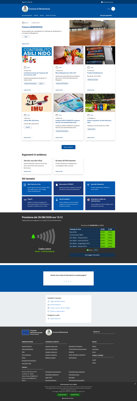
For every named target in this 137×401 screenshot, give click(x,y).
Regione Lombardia (27, 2)
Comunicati (95, 349)
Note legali (72, 377)
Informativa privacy (74, 375)
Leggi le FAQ (48, 377)
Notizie (94, 346)
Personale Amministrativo (29, 361)
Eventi (94, 363)
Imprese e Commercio (51, 352)
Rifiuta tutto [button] (75, 394)
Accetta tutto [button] (62, 394)
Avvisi (26, 23)
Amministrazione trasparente (77, 372)
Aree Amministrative (27, 349)
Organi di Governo (27, 346)
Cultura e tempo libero (51, 349)
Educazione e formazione (75, 346)
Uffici (23, 352)
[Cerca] (113, 9)
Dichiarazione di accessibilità (76, 380)
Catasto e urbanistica (51, 355)
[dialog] (68, 391)
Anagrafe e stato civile (51, 346)
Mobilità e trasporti (50, 358)
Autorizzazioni (73, 358)
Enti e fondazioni (26, 355)
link (84, 391)
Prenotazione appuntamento (53, 372)
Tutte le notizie (68, 147)
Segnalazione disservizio (51, 375)
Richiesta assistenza (50, 380)
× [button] (135, 383)
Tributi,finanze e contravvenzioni (77, 349)
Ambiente (71, 352)
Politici (24, 358)
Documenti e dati (26, 363)
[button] (68, 398)
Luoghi (94, 360)
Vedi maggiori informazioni (92, 255)
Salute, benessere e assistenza (77, 355)
